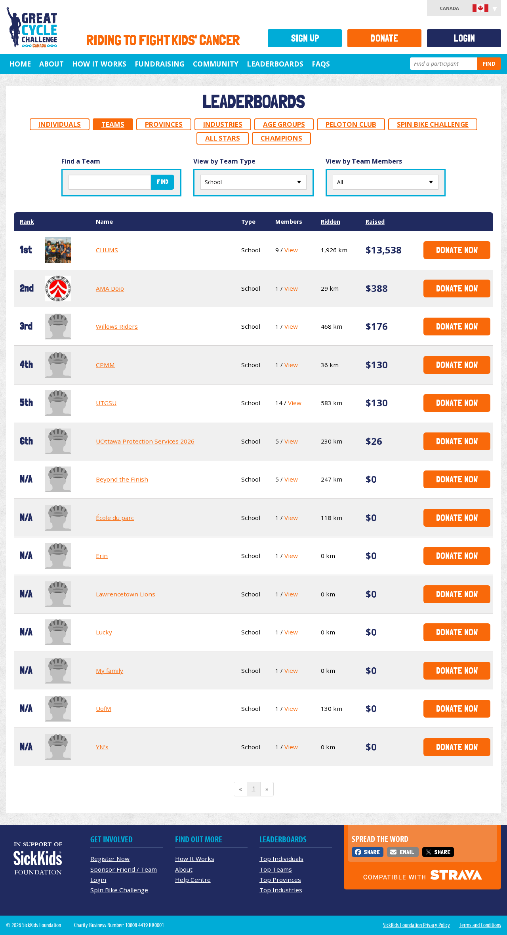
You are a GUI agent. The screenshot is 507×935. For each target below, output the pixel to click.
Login (464, 38)
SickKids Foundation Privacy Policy (416, 925)
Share (372, 852)
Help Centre (193, 880)
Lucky (104, 632)
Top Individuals (281, 859)
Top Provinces (280, 880)
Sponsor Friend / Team (123, 869)
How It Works (99, 64)
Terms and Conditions (480, 925)
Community (215, 64)
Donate (384, 38)
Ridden (330, 221)
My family (109, 670)
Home (20, 64)
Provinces (164, 124)
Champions (281, 138)
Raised (375, 221)
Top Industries (280, 890)
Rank (27, 221)
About (51, 64)
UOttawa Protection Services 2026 (145, 441)
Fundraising (160, 64)
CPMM (105, 365)
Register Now (110, 859)
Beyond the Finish (122, 479)
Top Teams (275, 869)
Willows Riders (117, 326)
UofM (103, 708)
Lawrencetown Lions (125, 594)
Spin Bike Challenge (433, 124)
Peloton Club (351, 124)
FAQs (321, 64)
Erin (102, 556)
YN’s (102, 747)
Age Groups (284, 124)
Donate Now (457, 249)
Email (407, 852)
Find (489, 63)
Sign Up (305, 38)
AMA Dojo (110, 288)
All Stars (222, 138)
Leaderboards (275, 64)
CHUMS (107, 250)
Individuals (59, 124)
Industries (222, 124)
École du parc (115, 518)
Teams (112, 124)
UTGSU (106, 403)
